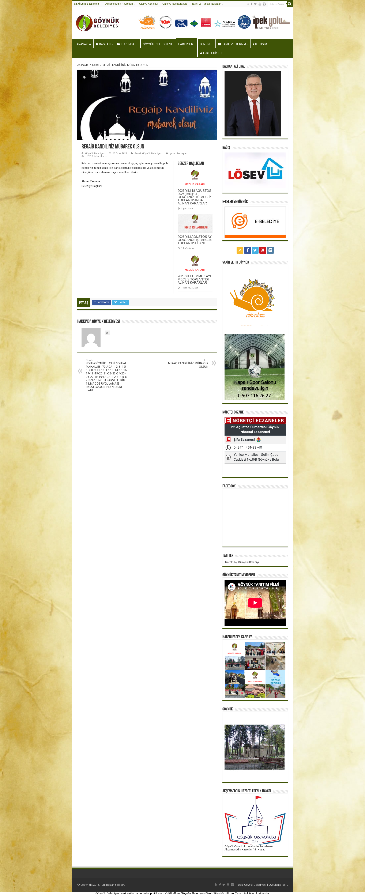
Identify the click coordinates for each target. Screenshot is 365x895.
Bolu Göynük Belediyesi (252, 884)
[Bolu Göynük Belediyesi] (97, 22)
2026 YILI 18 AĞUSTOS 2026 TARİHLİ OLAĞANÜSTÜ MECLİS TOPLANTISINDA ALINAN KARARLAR (195, 197)
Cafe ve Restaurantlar (175, 3)
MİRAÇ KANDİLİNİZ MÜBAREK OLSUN (188, 363)
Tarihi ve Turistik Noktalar (206, 3)
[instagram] (264, 4)
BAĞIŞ (226, 148)
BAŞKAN (104, 44)
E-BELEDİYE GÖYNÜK (235, 202)
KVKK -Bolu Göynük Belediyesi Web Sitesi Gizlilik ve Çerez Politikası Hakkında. (217, 893)
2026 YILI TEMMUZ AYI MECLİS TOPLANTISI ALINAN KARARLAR (194, 279)
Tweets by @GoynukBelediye (242, 562)
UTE (285, 884)
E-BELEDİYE (211, 53)
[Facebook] (251, 4)
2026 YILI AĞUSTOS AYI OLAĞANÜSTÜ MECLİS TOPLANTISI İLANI (195, 240)
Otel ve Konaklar (148, 3)
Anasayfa (83, 65)
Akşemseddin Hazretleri (119, 3)
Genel (95, 65)
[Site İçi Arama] (290, 4)
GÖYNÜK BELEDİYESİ (157, 44)
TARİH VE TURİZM (234, 44)
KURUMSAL (128, 44)
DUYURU (205, 44)
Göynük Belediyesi (95, 153)
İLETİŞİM (261, 44)
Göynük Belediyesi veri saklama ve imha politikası (128, 893)
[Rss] (247, 4)
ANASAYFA (83, 44)
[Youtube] (259, 4)
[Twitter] (255, 4)
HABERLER (185, 44)
